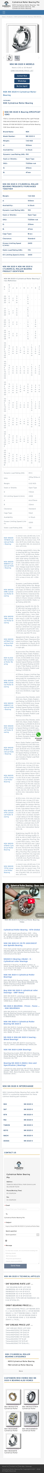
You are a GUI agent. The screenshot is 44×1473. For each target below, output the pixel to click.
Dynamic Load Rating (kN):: (14, 154)
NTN (5, 1115)
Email (7, 1206)
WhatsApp (22, 81)
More (21, 1371)
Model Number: (9, 136)
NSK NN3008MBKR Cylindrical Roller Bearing (9, 565)
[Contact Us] (39, 736)
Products (10, 17)
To (6, 1214)
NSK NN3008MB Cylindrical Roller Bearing (9, 684)
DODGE (6, 1141)
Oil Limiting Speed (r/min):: (14, 255)
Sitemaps (28, 1466)
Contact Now (22, 76)
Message (8, 1246)
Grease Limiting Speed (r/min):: (12, 244)
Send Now (15, 1265)
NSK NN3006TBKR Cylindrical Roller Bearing (9, 847)
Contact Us (13, 1466)
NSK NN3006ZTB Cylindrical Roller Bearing (9, 779)
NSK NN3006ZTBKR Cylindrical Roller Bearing (8, 642)
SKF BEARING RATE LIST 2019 (19, 1284)
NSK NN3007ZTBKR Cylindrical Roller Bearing (9, 541)
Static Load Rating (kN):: (13, 250)
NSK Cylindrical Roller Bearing (23, 17)
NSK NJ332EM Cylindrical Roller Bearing (9, 661)
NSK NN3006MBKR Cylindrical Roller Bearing (9, 706)
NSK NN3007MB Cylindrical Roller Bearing (8, 620)
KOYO (5, 1130)
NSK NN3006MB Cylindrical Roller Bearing (9, 593)
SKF (5, 1110)
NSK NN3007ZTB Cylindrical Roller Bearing (8, 869)
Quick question (11, 1231)
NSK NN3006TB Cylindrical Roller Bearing (8, 814)
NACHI (6, 1136)
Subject (8, 1223)
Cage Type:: (7, 234)
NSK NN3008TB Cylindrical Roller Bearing (9, 729)
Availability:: (8, 150)
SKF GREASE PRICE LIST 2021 (19, 1325)
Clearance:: (7, 239)
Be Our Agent (22, 86)
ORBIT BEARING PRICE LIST (22, 71)
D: (4, 168)
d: (4, 145)
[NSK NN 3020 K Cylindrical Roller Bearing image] (22, 39)
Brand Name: (8, 132)
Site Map (22, 1466)
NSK (5, 1104)
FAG (5, 1120)
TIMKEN (6, 1125)
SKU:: (5, 164)
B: (4, 173)
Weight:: (6, 141)
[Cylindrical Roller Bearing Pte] (6, 4)
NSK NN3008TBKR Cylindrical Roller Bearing (9, 751)
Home (3, 17)
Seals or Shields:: (10, 159)
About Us (5, 1466)
